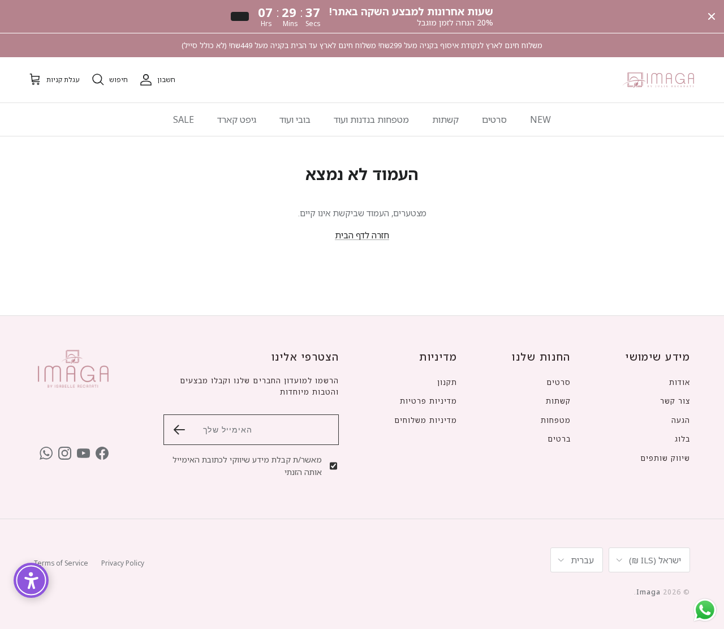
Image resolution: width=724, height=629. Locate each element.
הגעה (680, 420)
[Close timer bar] (711, 16)
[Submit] (179, 430)
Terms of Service (61, 563)
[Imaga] (659, 80)
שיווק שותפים (665, 458)
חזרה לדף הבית (362, 235)
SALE (183, 119)
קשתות (445, 119)
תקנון (447, 382)
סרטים (494, 119)
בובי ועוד (295, 119)
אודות (679, 382)
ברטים (559, 439)
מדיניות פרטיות (429, 401)
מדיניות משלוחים (426, 420)
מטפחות (556, 420)
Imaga (648, 592)
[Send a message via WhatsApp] (705, 610)
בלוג (682, 439)
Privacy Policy (122, 563)
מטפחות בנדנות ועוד (371, 119)
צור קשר (675, 401)
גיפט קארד (236, 119)
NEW (540, 119)
